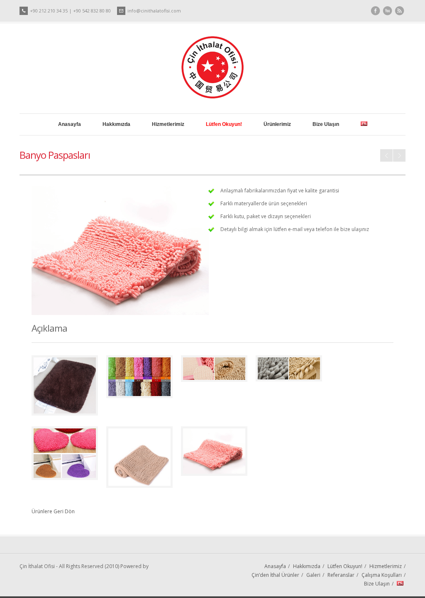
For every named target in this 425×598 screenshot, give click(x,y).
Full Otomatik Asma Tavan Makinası (399, 155)
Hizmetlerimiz (168, 124)
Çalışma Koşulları (381, 574)
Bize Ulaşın (326, 124)
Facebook (375, 11)
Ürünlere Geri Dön (53, 511)
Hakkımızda (116, 124)
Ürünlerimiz (277, 124)
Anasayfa (69, 124)
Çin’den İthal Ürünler (275, 574)
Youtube (387, 11)
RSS (399, 11)
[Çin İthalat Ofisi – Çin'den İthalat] (212, 96)
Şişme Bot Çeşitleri (386, 155)
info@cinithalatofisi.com (154, 10)
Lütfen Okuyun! (344, 566)
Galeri (313, 574)
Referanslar (340, 574)
